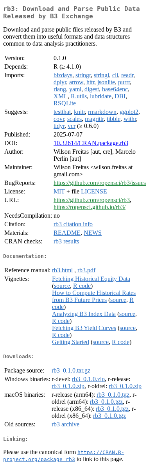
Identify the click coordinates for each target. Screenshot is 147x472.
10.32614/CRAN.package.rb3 (91, 143)
